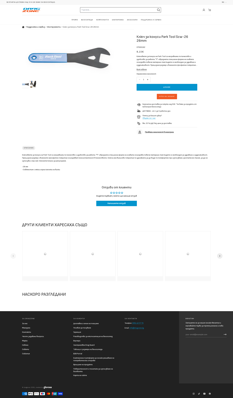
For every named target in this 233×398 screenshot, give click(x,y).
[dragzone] (31, 10)
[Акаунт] (204, 10)
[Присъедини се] (224, 334)
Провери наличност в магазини (159, 132)
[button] (224, 2)
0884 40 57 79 (137, 323)
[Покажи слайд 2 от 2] (32, 84)
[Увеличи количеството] (148, 79)
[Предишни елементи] (13, 256)
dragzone (27, 387)
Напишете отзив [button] (116, 203)
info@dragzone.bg (137, 328)
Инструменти (54, 27)
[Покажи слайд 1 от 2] (25, 84)
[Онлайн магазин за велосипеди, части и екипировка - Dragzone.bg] (23, 27)
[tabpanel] (116, 162)
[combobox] (113, 10)
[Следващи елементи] (219, 256)
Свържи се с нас (149, 118)
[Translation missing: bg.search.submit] (158, 9)
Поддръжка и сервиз (35, 27)
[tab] (28, 148)
